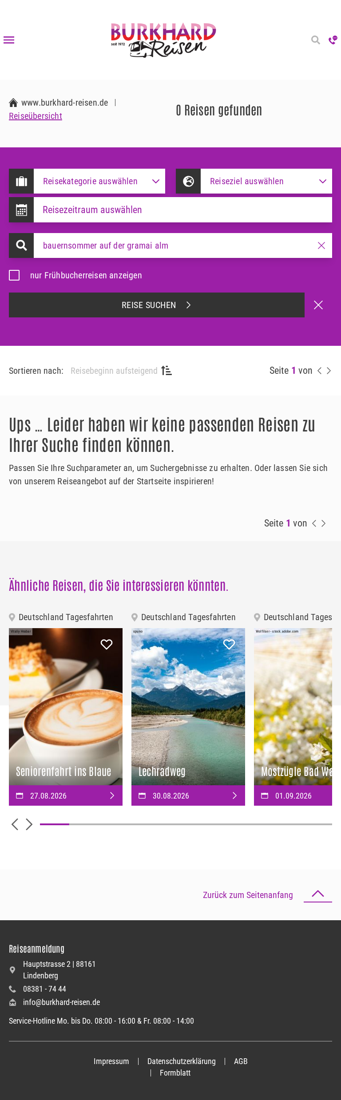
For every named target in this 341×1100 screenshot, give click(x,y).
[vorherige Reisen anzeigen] (319, 370)
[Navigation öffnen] (9, 40)
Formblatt (175, 1072)
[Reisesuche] (315, 40)
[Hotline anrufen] (333, 40)
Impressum (111, 1061)
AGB (241, 1061)
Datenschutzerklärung (181, 1061)
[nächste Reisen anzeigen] (328, 370)
